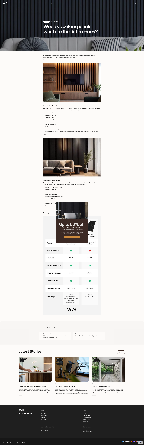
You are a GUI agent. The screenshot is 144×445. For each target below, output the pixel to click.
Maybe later (72, 240)
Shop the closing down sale (72, 237)
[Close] (86, 204)
